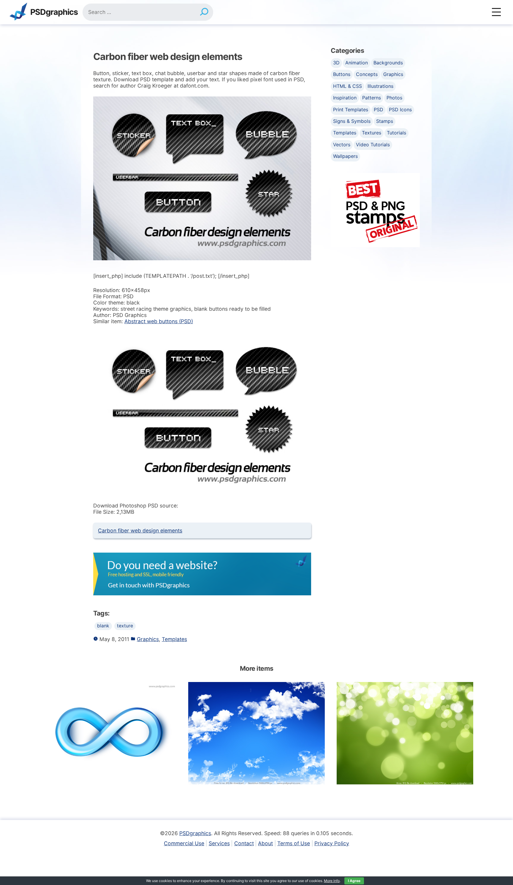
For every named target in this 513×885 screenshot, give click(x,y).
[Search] (204, 12)
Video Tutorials (373, 145)
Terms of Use (293, 843)
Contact (244, 843)
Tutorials (396, 133)
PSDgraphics (54, 12)
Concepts (367, 74)
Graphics (148, 639)
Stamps (384, 121)
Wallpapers (345, 156)
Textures (371, 133)
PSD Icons (400, 109)
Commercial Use (184, 843)
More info (332, 880)
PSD (378, 109)
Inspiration (345, 98)
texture (125, 626)
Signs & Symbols (351, 121)
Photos (394, 98)
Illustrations (380, 86)
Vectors (341, 145)
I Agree (354, 880)
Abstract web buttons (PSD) (158, 321)
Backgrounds (388, 63)
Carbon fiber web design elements (140, 530)
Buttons (341, 74)
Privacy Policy (331, 843)
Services (219, 843)
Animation (356, 63)
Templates (174, 639)
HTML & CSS (347, 86)
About (265, 843)
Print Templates (350, 109)
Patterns (371, 98)
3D (336, 63)
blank (103, 626)
